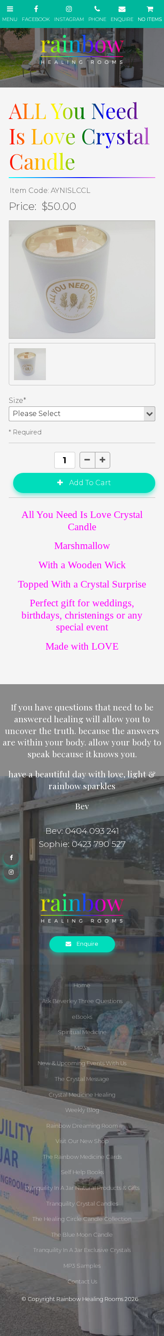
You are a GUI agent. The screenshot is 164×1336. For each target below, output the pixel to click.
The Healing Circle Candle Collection (82, 1219)
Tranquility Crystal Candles (82, 1203)
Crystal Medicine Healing (82, 1094)
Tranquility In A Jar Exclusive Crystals (82, 1250)
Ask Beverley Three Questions (82, 1001)
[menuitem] (82, 985)
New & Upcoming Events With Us (82, 1063)
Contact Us (82, 1281)
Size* (17, 400)
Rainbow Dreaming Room (82, 1126)
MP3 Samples (82, 1266)
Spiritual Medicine (82, 1032)
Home (82, 985)
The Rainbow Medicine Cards (82, 1157)
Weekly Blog (82, 1110)
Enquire (87, 944)
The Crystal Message (82, 1079)
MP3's (82, 1048)
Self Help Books (82, 1172)
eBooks (82, 1017)
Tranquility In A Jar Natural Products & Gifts (82, 1188)
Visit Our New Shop (82, 1141)
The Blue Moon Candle (82, 1234)
